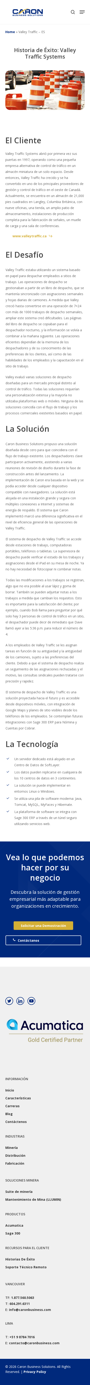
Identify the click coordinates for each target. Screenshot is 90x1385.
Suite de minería (19, 1191)
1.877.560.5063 (22, 1297)
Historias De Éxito (20, 1259)
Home (10, 32)
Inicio (9, 1090)
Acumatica (14, 1225)
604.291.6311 (19, 1303)
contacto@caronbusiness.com (34, 1343)
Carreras (12, 1106)
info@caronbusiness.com (30, 1309)
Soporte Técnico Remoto (26, 1267)
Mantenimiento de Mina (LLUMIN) (33, 1199)
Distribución (15, 1155)
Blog (9, 1114)
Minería (11, 1147)
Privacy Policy (35, 1371)
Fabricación (14, 1163)
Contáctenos (16, 1121)
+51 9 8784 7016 (22, 1337)
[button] (82, 12)
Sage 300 (12, 1233)
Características (18, 1098)
